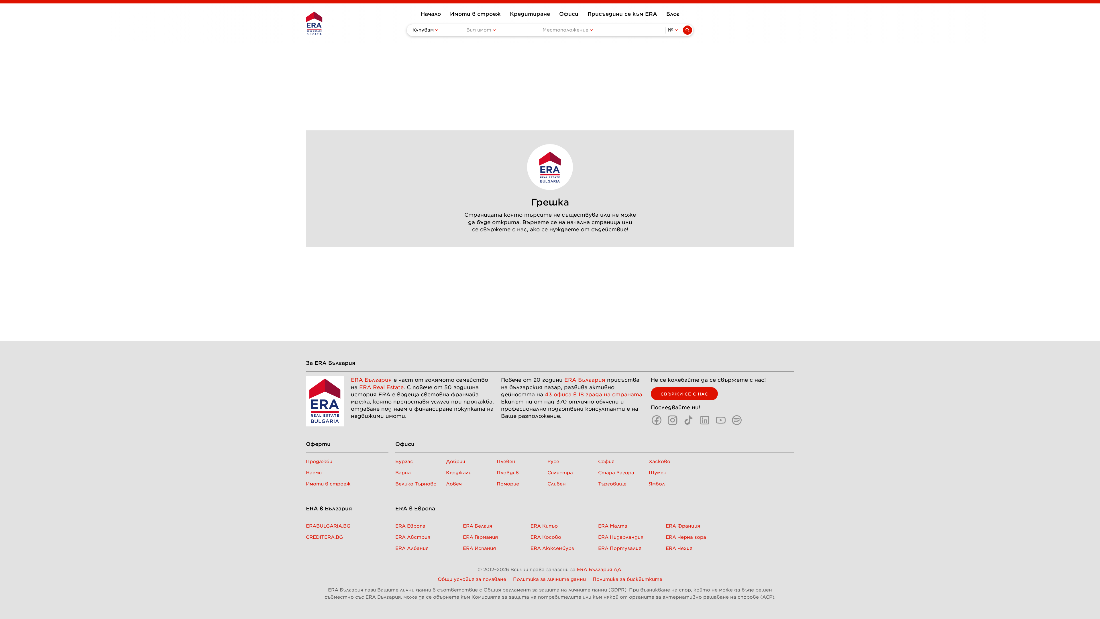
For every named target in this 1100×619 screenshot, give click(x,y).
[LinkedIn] (704, 420)
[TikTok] (688, 420)
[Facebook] (656, 420)
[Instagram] (672, 420)
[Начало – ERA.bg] (314, 23)
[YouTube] (720, 420)
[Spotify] (736, 420)
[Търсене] (687, 30)
